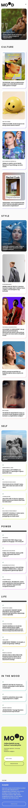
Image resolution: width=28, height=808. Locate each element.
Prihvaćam (14, 804)
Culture (4, 780)
